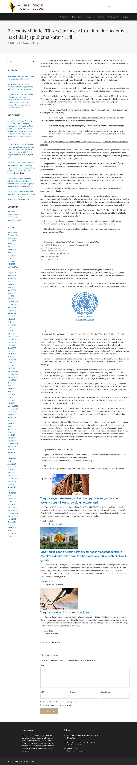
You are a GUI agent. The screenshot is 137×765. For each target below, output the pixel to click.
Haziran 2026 (12, 238)
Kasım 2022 (11, 363)
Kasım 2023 (11, 328)
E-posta (73, 692)
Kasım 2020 (11, 432)
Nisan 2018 (11, 522)
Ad (42, 692)
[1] (97, 83)
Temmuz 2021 (12, 409)
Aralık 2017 (11, 533)
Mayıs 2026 (11, 241)
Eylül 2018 (11, 507)
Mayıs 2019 (11, 484)
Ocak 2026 (11, 252)
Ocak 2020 (11, 461)
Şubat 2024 (11, 319)
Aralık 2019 (11, 464)
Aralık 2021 (11, 394)
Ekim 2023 (11, 331)
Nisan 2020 (11, 452)
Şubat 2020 (11, 458)
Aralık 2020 (11, 429)
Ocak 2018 (11, 531)
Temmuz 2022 (12, 374)
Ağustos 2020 (12, 441)
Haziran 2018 (12, 516)
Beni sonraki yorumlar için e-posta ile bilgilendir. (59, 702)
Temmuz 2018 (12, 513)
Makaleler (56, 642)
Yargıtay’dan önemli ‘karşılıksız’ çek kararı (65, 612)
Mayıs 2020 (11, 449)
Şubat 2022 (11, 389)
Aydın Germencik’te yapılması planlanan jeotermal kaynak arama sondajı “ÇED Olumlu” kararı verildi (20, 86)
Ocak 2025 (11, 287)
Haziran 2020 (12, 447)
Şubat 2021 (11, 423)
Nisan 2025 (11, 278)
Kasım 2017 (11, 536)
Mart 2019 (11, 490)
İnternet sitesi (105, 692)
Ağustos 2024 (12, 302)
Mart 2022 (11, 386)
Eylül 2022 (11, 368)
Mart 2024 (11, 316)
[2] (50, 91)
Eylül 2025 (11, 264)
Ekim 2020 (11, 435)
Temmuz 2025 (12, 270)
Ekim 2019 (11, 470)
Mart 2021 (11, 420)
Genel (51, 642)
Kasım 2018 (11, 502)
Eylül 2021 (11, 403)
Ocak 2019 (11, 496)
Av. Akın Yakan (34, 43)
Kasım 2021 (11, 397)
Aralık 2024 (11, 290)
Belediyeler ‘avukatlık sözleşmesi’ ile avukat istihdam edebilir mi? (20, 77)
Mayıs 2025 (11, 276)
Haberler (10, 214)
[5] (96, 224)
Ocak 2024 (11, 322)
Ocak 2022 (11, 391)
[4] (79, 216)
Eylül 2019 (11, 473)
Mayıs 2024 (11, 310)
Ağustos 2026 (12, 232)
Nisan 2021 (11, 418)
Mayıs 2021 (11, 415)
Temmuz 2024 (12, 305)
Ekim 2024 (11, 296)
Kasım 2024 (11, 293)
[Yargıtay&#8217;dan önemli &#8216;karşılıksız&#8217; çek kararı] (59, 609)
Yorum (43, 665)
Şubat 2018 (11, 528)
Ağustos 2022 (12, 371)
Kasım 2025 (11, 258)
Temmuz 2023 (12, 339)
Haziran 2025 (12, 273)
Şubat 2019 (11, 493)
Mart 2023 (11, 351)
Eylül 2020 (11, 438)
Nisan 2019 (11, 487)
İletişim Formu (72, 749)
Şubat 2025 (11, 284)
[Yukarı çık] (130, 758)
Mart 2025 (11, 281)
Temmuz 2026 (12, 235)
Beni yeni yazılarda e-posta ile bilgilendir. (57, 705)
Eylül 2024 (11, 299)
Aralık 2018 (11, 499)
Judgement (18, 761)
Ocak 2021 (11, 426)
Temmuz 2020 (12, 444)
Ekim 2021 (11, 400)
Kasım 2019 (11, 467)
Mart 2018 (11, 525)
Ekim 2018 (11, 504)
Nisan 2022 (11, 383)
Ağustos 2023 (12, 336)
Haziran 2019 (12, 481)
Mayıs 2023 (11, 345)
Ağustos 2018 (12, 510)
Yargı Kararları (12, 220)
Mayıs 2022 (11, 380)
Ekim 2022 (11, 365)
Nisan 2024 (11, 313)
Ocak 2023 (11, 357)
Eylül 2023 (11, 334)
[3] (126, 205)
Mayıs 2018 (11, 519)
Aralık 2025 (11, 255)
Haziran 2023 (12, 342)
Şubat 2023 (11, 354)
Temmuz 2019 (12, 478)
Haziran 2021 (12, 412)
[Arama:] (116, 6)
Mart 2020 (11, 455)
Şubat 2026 (11, 250)
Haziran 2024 (12, 307)
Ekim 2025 (11, 261)
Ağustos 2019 (12, 476)
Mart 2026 (11, 247)
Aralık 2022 (11, 360)
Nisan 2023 (11, 348)
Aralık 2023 (11, 325)
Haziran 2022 (12, 377)
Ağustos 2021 (12, 406)
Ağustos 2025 (12, 267)
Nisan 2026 (11, 244)
